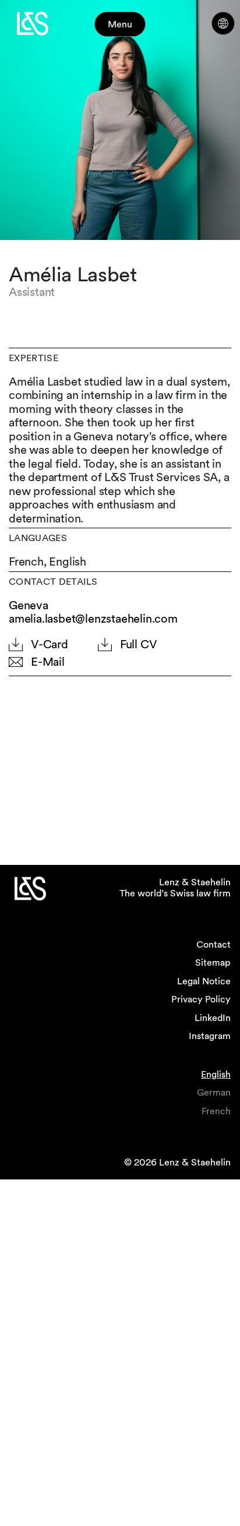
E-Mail (48, 662)
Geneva (28, 605)
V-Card (49, 644)
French (216, 1111)
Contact (213, 944)
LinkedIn (213, 1017)
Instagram (210, 1035)
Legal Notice (204, 981)
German (214, 1092)
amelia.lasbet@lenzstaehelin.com (93, 619)
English (216, 1074)
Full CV (138, 644)
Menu (120, 24)
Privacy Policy (201, 999)
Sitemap (213, 962)
